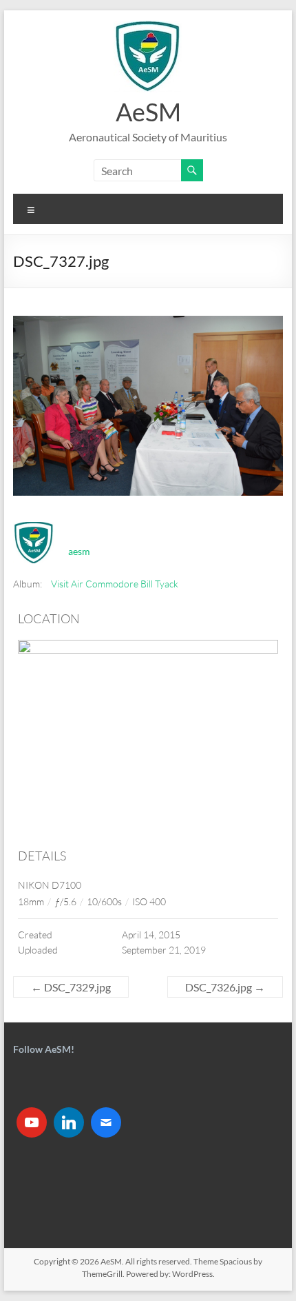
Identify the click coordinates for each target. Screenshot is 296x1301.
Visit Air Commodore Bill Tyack (114, 583)
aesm (79, 551)
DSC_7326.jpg (225, 987)
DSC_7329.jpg (71, 987)
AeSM (148, 112)
